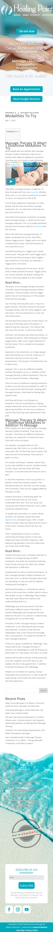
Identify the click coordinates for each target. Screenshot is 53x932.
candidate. (14, 457)
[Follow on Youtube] (26, 909)
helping (33, 479)
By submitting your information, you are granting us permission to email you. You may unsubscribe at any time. (26, 895)
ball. (22, 246)
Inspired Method (39, 927)
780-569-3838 (26, 31)
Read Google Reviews (26, 99)
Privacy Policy (31, 930)
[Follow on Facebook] (9, 909)
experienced (10, 520)
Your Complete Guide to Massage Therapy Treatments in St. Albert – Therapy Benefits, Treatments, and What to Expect (24, 740)
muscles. (34, 192)
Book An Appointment (26, 89)
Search (43, 690)
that (23, 615)
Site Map (20, 930)
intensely (37, 226)
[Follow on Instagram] (18, 909)
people (8, 499)
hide (16, 131)
